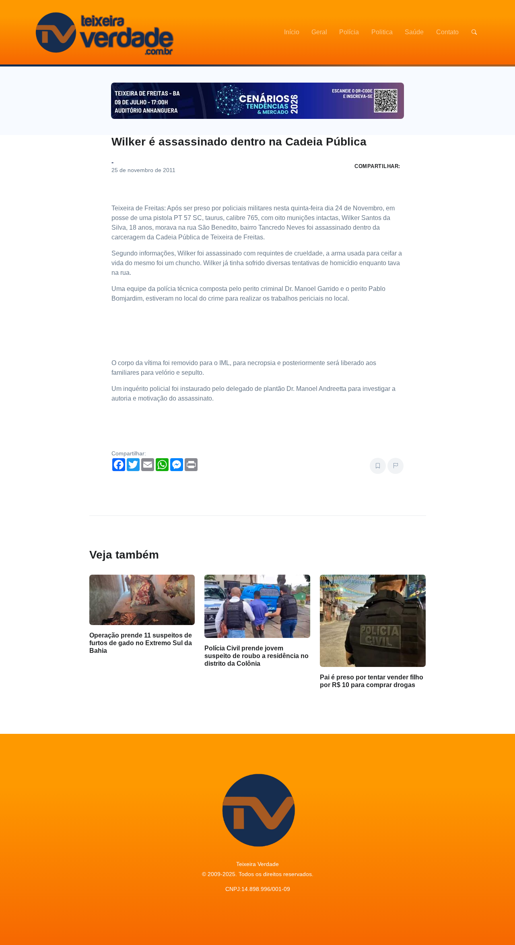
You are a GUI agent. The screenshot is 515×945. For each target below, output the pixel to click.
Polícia (349, 32)
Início (291, 32)
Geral (319, 32)
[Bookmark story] (378, 466)
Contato (447, 32)
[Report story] (395, 466)
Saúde (414, 32)
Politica (382, 32)
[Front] (103, 32)
